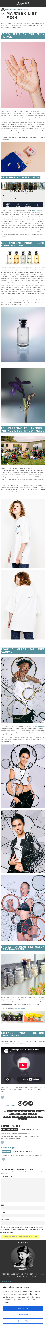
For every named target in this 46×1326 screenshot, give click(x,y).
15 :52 (29, 1152)
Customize (23, 1315)
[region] (23, 1304)
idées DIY (22, 1114)
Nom (3, 1205)
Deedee (23, 3)
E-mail (4, 1212)
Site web (5, 1220)
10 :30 (36, 1129)
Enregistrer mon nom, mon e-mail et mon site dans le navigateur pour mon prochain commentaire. (22, 1229)
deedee (6, 1152)
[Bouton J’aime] (2, 1097)
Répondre (6, 1148)
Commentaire (8, 1176)
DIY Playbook (20, 1008)
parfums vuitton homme (25, 1117)
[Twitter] (25, 1103)
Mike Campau (39, 726)
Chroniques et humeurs (17, 9)
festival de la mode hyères (20, 1111)
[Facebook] (20, 1103)
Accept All (23, 1308)
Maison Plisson (38, 210)
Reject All (23, 1321)
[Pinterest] (30, 1103)
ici (8, 139)
